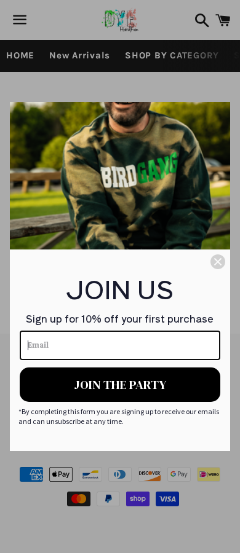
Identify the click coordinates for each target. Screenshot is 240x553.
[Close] (217, 261)
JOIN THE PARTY (120, 384)
